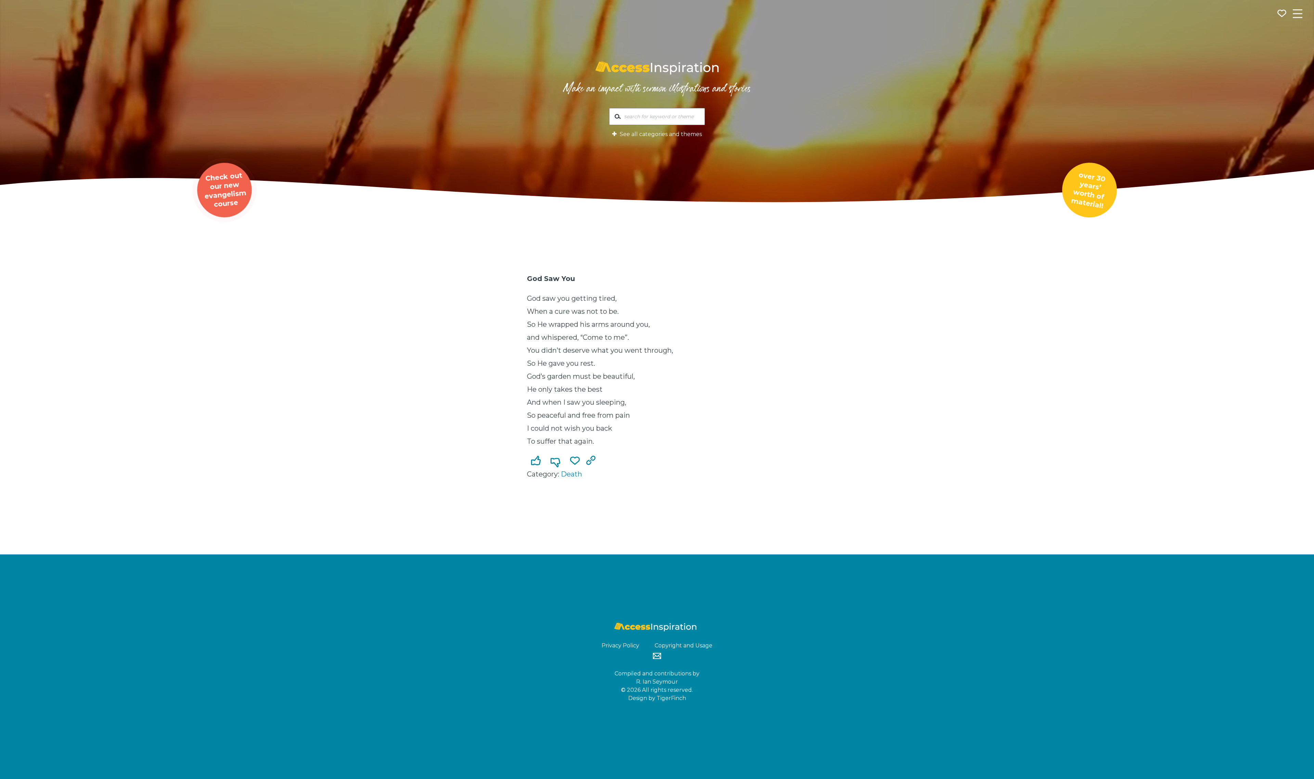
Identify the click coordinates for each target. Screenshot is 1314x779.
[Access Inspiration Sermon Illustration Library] (657, 68)
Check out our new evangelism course (225, 189)
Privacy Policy (620, 645)
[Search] (618, 117)
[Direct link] (592, 461)
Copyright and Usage (683, 645)
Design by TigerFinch (657, 698)
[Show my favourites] (1282, 14)
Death (571, 474)
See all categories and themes (660, 134)
